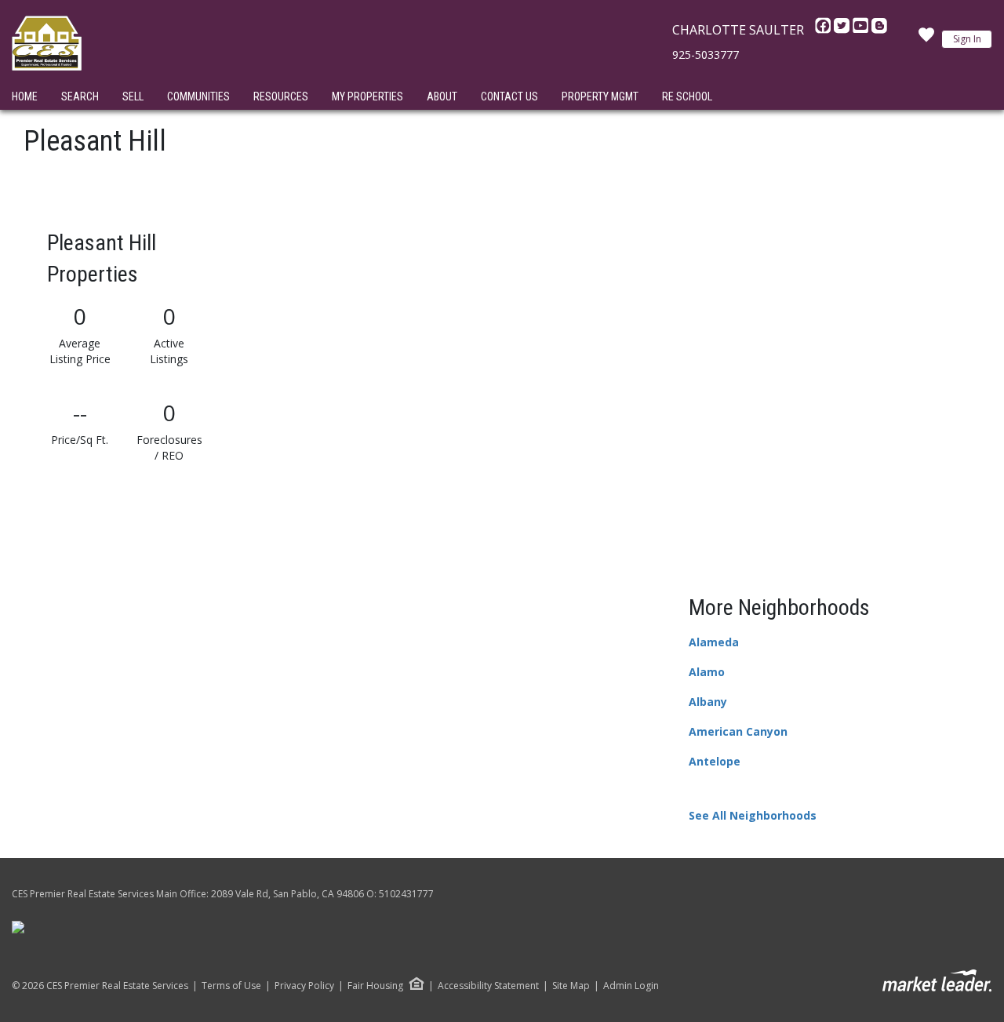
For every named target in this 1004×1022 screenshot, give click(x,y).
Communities (198, 96)
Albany (708, 701)
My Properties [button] (367, 96)
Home (25, 96)
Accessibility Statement (488, 986)
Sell (133, 96)
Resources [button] (280, 96)
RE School (687, 96)
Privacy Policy (304, 986)
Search (80, 96)
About (442, 96)
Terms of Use (231, 986)
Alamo (707, 671)
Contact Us (509, 96)
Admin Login (631, 986)
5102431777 (406, 893)
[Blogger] (879, 29)
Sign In (967, 38)
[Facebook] (824, 29)
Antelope (714, 761)
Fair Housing (375, 985)
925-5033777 (705, 54)
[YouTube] (862, 29)
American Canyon (738, 731)
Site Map (571, 986)
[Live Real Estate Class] (18, 926)
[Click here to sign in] (926, 39)
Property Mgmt (600, 96)
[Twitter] (843, 29)
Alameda (714, 642)
